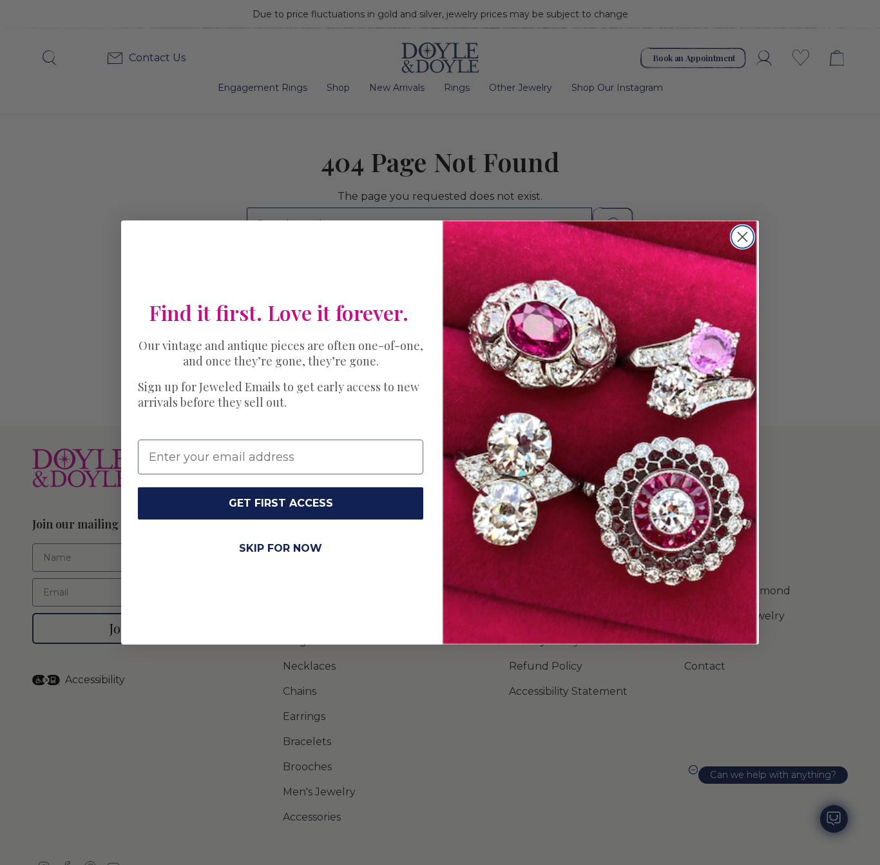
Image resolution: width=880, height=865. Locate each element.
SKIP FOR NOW (280, 548)
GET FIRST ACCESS (281, 503)
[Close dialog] (742, 237)
